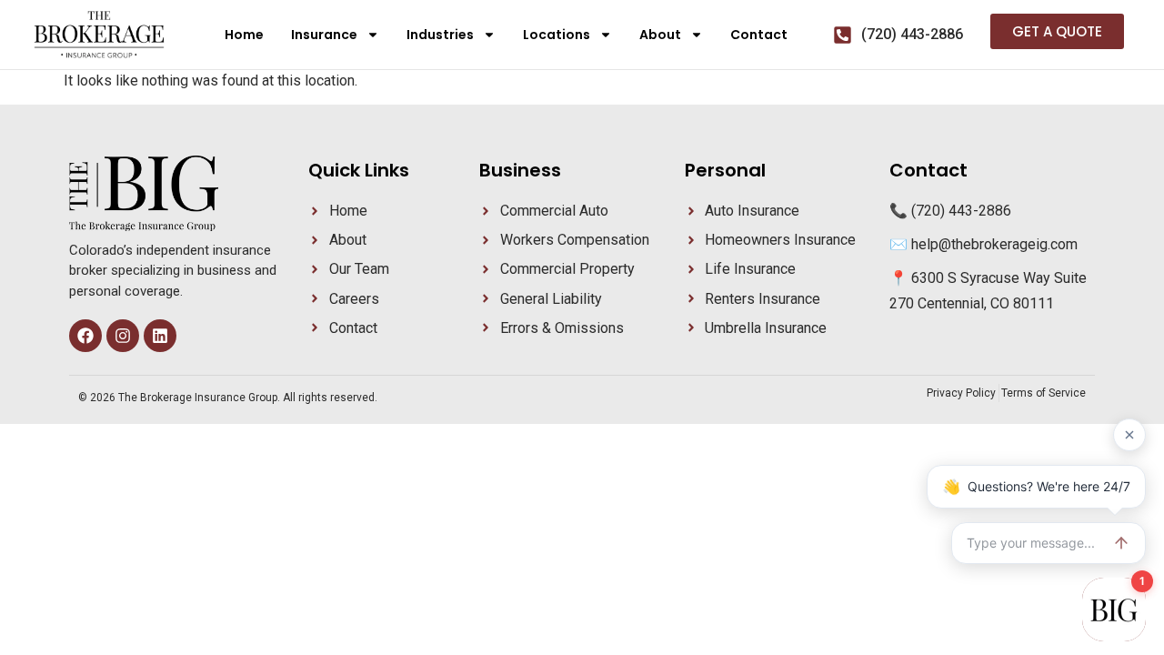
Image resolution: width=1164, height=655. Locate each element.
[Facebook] (85, 335)
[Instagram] (122, 335)
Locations (556, 34)
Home (244, 34)
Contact (759, 34)
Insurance (324, 34)
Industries (440, 34)
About (660, 34)
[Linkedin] (160, 335)
